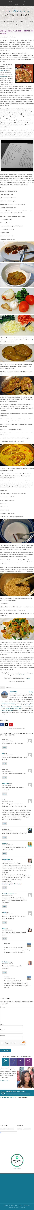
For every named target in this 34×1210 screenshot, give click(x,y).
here (28, 678)
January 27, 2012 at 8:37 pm (7, 844)
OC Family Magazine (16, 706)
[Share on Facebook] (2, 724)
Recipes (23, 728)
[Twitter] (32, 692)
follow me (5, 1063)
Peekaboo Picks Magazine (8, 703)
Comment (3, 1007)
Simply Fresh (3, 70)
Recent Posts (10, 687)
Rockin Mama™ (17, 13)
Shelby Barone (6, 962)
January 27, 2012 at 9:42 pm (7, 861)
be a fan (13, 1063)
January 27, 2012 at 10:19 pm (7, 895)
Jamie (3, 800)
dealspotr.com (17, 1168)
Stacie (3, 928)
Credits (23, 1207)
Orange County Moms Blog (13, 708)
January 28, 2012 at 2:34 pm (9, 945)
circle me (29, 1063)
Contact (20, 1205)
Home (12, 1205)
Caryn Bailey (13, 691)
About (16, 1205)
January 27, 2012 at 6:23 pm (7, 785)
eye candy (21, 1063)
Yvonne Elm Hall (6, 859)
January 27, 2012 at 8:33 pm (7, 830)
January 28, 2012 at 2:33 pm (9, 978)
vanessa (4, 843)
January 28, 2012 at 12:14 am (7, 914)
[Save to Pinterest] (11, 724)
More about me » (4, 1081)
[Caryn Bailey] (4, 698)
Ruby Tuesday (3, 76)
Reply (4, 747)
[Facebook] (30, 692)
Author (2, 687)
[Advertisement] (13, 1112)
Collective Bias (21, 675)
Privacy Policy (27, 1205)
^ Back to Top (7, 1205)
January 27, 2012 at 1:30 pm (7, 755)
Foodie (14, 728)
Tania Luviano (5, 783)
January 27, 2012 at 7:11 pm (7, 801)
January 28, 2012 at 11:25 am (7, 930)
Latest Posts (18, 728)
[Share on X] (6, 724)
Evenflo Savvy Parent (7, 710)
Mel (3, 753)
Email (2, 1030)
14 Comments (13, 37)
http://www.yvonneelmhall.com (11, 884)
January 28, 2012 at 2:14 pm (7, 963)
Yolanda (4, 912)
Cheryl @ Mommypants (8, 894)
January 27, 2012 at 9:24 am (7, 741)
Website (2, 1035)
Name (2, 1024)
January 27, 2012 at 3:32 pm (7, 771)
